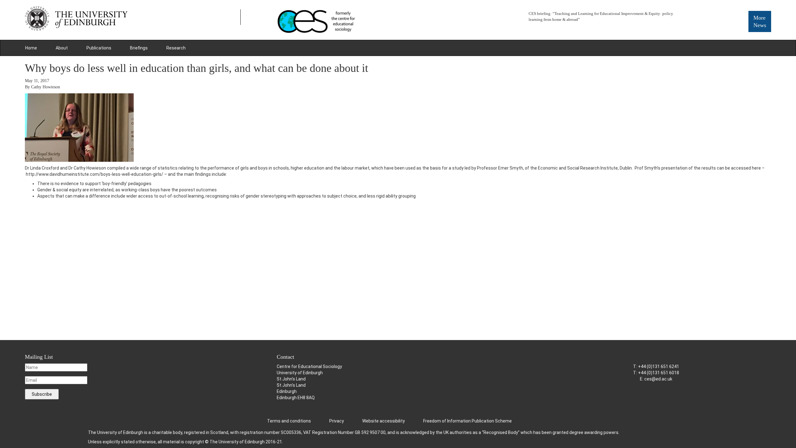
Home (31, 47)
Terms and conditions (289, 420)
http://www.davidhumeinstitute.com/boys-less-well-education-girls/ (95, 174)
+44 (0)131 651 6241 (658, 366)
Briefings (139, 47)
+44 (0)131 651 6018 (658, 372)
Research (176, 47)
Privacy (336, 420)
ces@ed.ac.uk (658, 378)
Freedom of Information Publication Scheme (467, 420)
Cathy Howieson (45, 87)
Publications (98, 47)
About (62, 47)
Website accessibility (383, 420)
